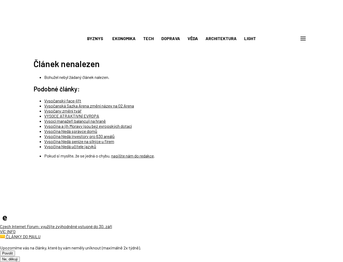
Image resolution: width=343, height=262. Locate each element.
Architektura (221, 38)
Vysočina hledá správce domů (70, 131)
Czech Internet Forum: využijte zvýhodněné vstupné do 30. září (56, 226)
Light (250, 38)
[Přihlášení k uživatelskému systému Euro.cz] (277, 38)
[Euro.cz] (5, 221)
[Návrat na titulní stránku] (171, 27)
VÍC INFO (8, 231)
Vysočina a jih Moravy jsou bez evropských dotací (88, 126)
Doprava (170, 38)
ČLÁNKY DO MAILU (22, 236)
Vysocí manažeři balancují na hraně (75, 121)
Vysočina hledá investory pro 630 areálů (79, 136)
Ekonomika (124, 38)
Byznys (95, 38)
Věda (193, 38)
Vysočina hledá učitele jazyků (70, 146)
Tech (148, 38)
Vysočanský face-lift (62, 100)
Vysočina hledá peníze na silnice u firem (79, 141)
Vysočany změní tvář (62, 110)
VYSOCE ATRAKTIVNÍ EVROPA (71, 115)
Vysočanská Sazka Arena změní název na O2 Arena (89, 105)
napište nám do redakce (132, 155)
